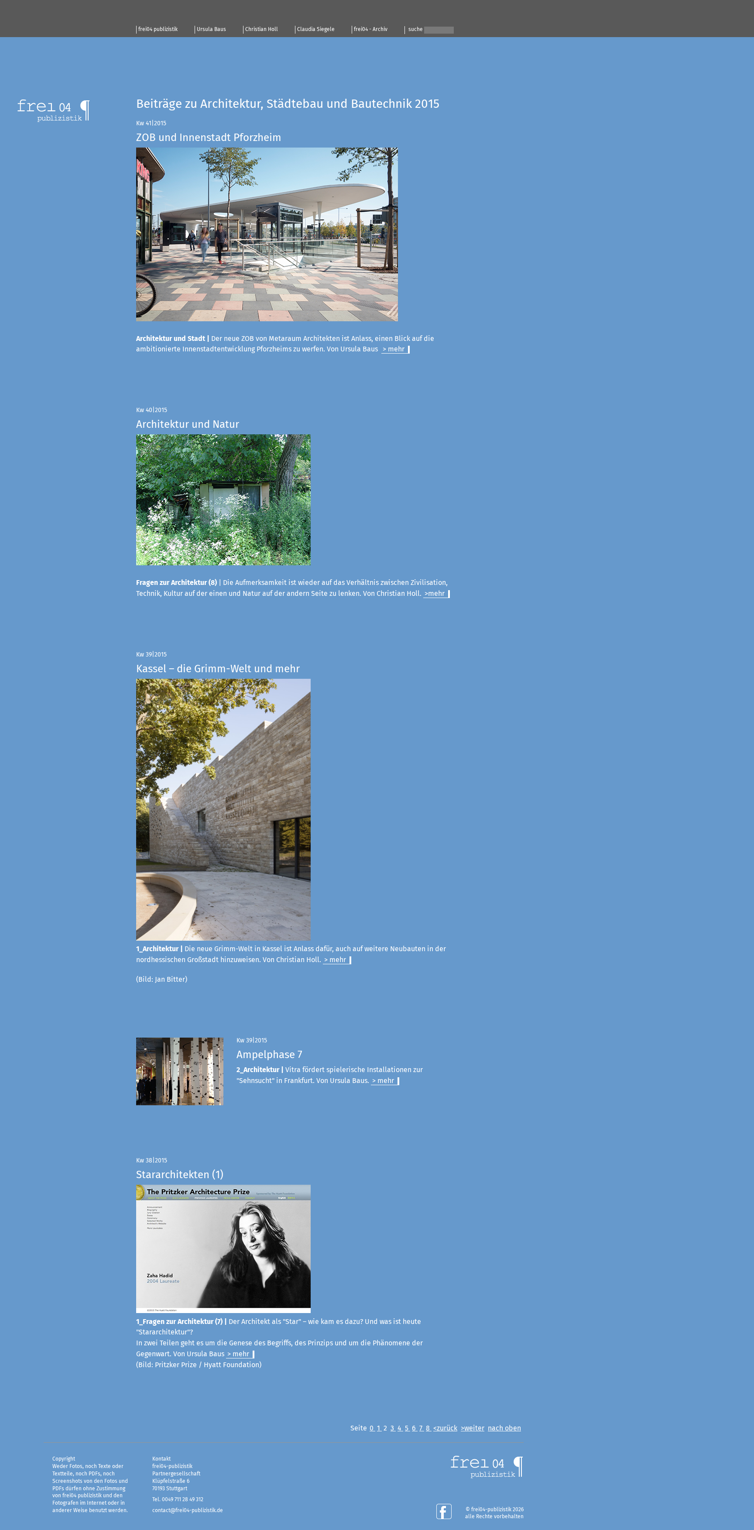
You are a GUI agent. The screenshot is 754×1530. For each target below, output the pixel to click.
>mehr (435, 593)
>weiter (472, 1428)
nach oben (504, 1428)
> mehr (393, 349)
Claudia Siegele (316, 29)
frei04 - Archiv (370, 29)
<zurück (445, 1428)
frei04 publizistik (158, 29)
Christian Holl (261, 29)
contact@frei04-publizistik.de (187, 1510)
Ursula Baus (211, 29)
